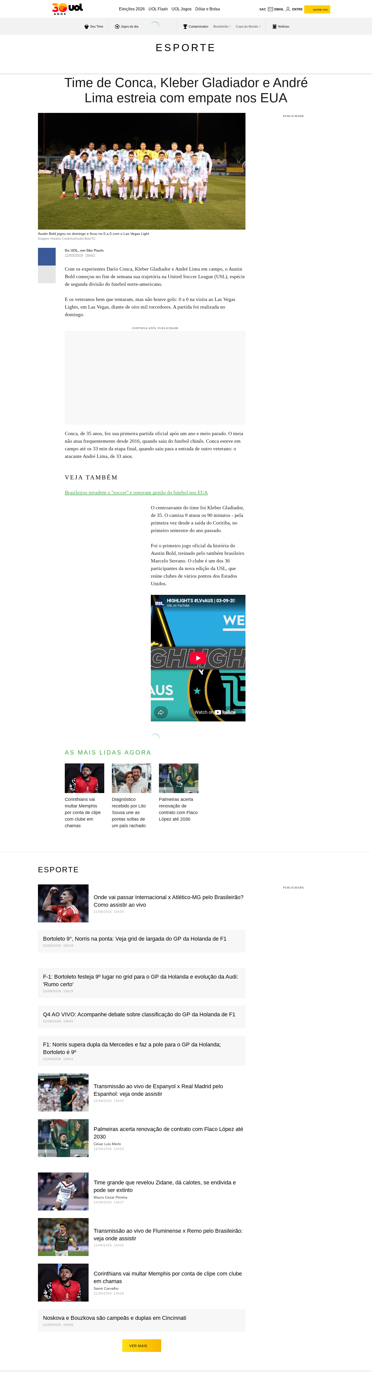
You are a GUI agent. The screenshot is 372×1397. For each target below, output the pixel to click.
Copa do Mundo (247, 26)
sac (262, 9)
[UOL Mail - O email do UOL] (275, 9)
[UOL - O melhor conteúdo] (67, 9)
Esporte (186, 47)
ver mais (138, 1346)
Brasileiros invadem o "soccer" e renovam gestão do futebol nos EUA (136, 492)
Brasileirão (220, 26)
